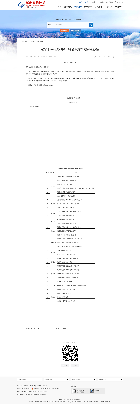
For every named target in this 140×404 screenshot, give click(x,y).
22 (47, 258)
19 (47, 246)
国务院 (80, 2)
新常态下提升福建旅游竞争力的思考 (68, 266)
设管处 (53, 213)
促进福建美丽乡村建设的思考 (66, 196)
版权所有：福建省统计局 (23, 394)
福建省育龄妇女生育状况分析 (66, 289)
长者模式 (64, 31)
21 (47, 254)
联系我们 (32, 385)
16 (47, 235)
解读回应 (88, 7)
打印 (66, 365)
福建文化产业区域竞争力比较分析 (67, 277)
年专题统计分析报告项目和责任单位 (72, 168)
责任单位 (53, 172)
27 (47, 277)
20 (47, 250)
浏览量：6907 (52, 56)
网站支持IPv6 (119, 2)
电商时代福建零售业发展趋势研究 (67, 258)
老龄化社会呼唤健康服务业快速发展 (68, 270)
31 (47, 293)
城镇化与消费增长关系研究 (65, 262)
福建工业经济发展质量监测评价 (67, 235)
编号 (47, 172)
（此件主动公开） (33, 106)
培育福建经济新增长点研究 (65, 184)
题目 (75, 172)
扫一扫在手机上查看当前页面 (70, 342)
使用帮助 (26, 385)
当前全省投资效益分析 (64, 250)
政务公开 (78, 7)
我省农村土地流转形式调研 (65, 219)
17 (47, 239)
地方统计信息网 (76, 379)
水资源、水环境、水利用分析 (66, 301)
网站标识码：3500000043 (23, 388)
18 (47, 242)
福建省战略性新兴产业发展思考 (67, 231)
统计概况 (68, 7)
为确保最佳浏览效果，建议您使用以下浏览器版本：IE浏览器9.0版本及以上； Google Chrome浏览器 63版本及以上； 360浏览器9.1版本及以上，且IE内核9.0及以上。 (70, 402)
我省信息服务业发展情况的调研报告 (68, 242)
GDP (86, 188)
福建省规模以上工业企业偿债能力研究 (69, 227)
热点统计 (45, 385)
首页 (59, 7)
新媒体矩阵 (73, 386)
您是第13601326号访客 (41, 391)
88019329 (49, 85)
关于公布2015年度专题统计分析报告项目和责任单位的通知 (70, 49)
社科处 (53, 274)
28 (47, 281)
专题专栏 (119, 7)
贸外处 (53, 262)
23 (47, 262)
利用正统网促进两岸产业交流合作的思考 (69, 246)
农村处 (53, 221)
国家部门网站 (48, 379)
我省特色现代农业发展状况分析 (67, 223)
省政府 (86, 2)
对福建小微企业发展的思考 (65, 215)
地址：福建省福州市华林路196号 (25, 391)
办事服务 (98, 7)
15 (47, 231)
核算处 (53, 204)
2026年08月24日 (59, 19)
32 (47, 297)
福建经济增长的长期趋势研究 (66, 192)
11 (47, 215)
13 (47, 223)
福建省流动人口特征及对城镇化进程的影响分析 (71, 285)
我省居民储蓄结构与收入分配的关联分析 (69, 200)
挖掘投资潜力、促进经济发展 (66, 254)
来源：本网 (29, 56)
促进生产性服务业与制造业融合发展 (68, 204)
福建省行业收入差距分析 (64, 281)
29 (47, 285)
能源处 (53, 297)
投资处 (53, 252)
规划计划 (40, 41)
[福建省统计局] (33, 4)
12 (47, 219)
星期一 (67, 19)
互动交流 (108, 7)
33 (28, 74)
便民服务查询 (102, 379)
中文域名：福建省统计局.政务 (39, 394)
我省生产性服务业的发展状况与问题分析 (69, 239)
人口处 (53, 285)
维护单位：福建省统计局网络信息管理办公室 (70, 399)
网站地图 (19, 385)
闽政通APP (94, 2)
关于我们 (39, 385)
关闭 (76, 365)
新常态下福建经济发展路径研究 (67, 180)
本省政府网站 (22, 379)
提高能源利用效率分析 (64, 297)
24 (47, 266)
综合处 (53, 186)
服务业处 (53, 242)
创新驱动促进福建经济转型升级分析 (68, 274)
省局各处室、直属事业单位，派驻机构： (38, 67)
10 (74, 63)
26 (47, 274)
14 (47, 227)
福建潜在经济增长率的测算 (65, 207)
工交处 (53, 231)
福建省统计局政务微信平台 (106, 2)
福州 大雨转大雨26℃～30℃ (77, 19)
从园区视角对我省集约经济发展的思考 (69, 211)
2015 (70, 63)
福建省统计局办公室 (73, 98)
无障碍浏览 (75, 31)
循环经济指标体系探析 (64, 293)
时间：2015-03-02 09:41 (40, 56)
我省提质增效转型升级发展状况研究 (68, 176)
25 (47, 270)
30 (47, 289)
